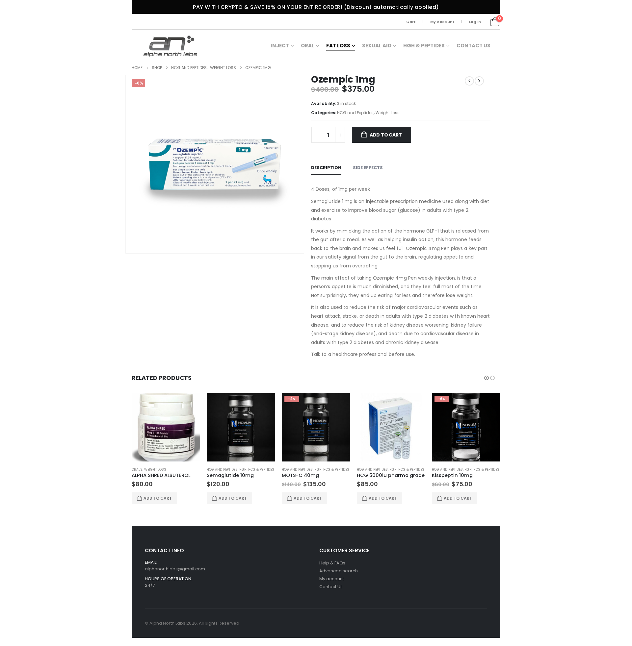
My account (331, 579)
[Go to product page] (166, 427)
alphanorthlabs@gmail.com (175, 569)
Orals (137, 469)
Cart (411, 21)
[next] (479, 81)
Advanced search (338, 571)
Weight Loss (388, 112)
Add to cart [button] (158, 498)
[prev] (469, 81)
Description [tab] (326, 167)
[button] (486, 378)
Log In (475, 21)
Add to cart (386, 135)
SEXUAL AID (376, 45)
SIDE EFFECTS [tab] (368, 167)
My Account (442, 21)
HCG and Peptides (355, 112)
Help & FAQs (332, 563)
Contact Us (473, 45)
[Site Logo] (171, 45)
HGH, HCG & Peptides (256, 469)
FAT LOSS (338, 45)
